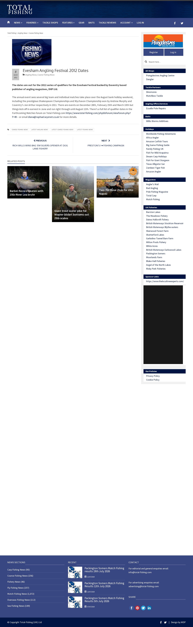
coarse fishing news (20, 129)
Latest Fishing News (85, 129)
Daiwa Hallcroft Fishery (157, 219)
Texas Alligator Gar (155, 163)
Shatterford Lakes (155, 234)
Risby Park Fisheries (156, 268)
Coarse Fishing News (45, 75)
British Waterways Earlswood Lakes (163, 249)
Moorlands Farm (154, 257)
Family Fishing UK (154, 148)
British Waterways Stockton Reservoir (164, 223)
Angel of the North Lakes (158, 264)
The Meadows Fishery (157, 215)
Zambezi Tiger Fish (155, 167)
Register (153, 52)
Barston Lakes (153, 212)
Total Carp (151, 195)
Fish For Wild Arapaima (157, 152)
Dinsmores (151, 91)
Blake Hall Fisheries (155, 261)
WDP (183, 622)
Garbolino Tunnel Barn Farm (159, 238)
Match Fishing (153, 199)
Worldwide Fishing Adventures (161, 133)
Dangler (150, 79)
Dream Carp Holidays (156, 156)
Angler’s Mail (152, 184)
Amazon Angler (153, 171)
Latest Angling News (39, 129)
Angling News (31, 75)
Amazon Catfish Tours (157, 141)
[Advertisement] (163, 324)
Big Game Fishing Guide (157, 145)
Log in (140, 22)
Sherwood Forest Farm (157, 230)
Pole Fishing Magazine (157, 191)
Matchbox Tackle (154, 95)
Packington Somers (155, 253)
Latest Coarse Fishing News (62, 129)
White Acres (152, 245)
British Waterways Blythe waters (162, 227)
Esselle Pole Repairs (156, 108)
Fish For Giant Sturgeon (157, 160)
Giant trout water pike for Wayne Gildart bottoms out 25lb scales (71, 214)
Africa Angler (152, 137)
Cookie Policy (152, 379)
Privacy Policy (153, 375)
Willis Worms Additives (157, 121)
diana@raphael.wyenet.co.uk (43, 117)
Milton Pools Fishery (156, 242)
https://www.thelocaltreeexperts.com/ (165, 281)
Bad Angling (152, 188)
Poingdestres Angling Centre (160, 75)
